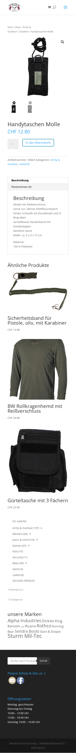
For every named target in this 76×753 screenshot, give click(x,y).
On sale (19, 521)
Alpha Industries (24, 620)
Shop (18, 27)
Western (20, 534)
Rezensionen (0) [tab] (21, 186)
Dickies (48, 620)
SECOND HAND (23, 580)
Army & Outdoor (26, 528)
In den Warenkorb (38, 143)
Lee (22, 626)
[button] (62, 42)
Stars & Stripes (50, 631)
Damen (19, 545)
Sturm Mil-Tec (25, 636)
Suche (43, 660)
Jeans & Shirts (23, 539)
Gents (18, 569)
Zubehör (24, 31)
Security (20, 557)
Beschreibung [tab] (20, 180)
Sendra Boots (27, 631)
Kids (18, 551)
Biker (18, 563)
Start (10, 27)
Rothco (44, 626)
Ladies (18, 575)
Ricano (30, 626)
